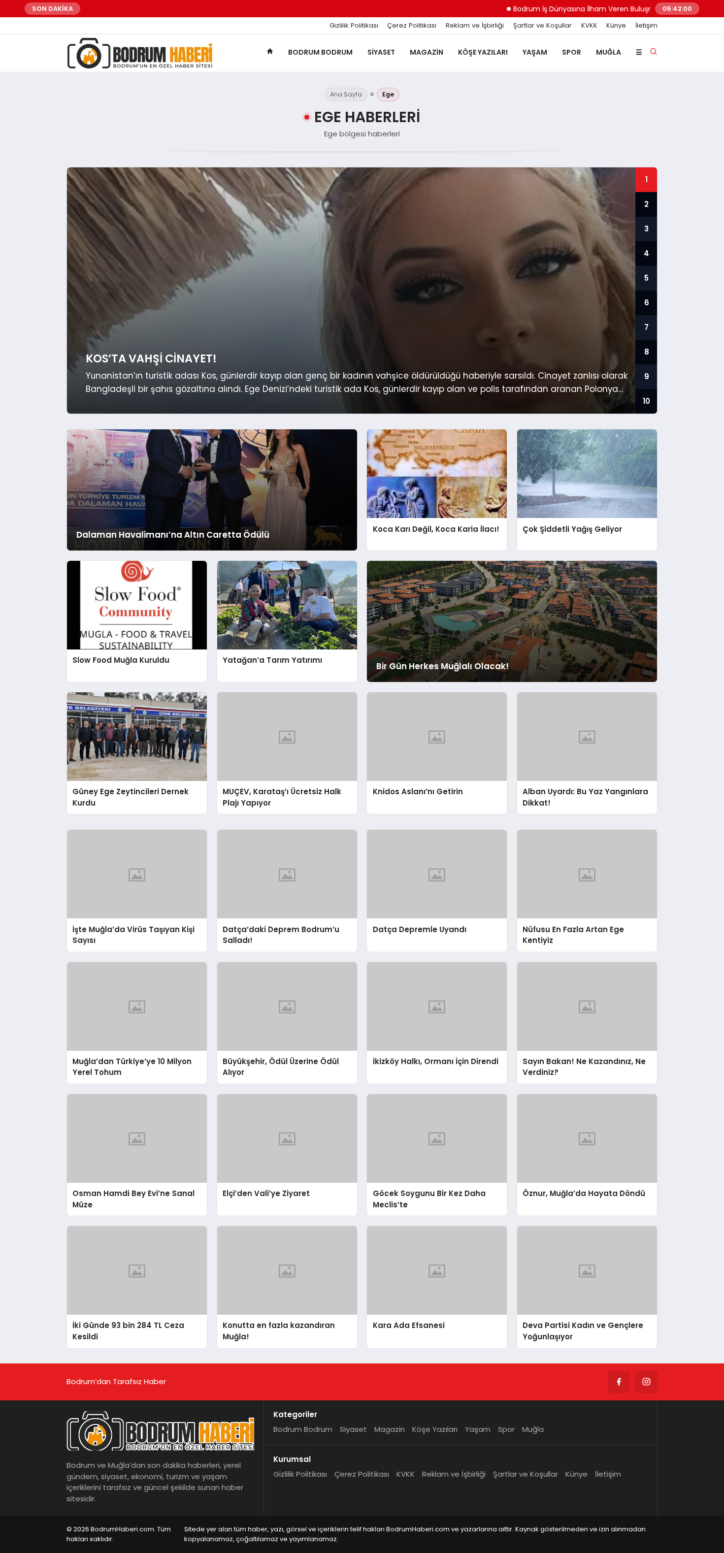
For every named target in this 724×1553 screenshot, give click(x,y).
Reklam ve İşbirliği (475, 25)
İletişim (646, 25)
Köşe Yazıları (483, 52)
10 (646, 401)
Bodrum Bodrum (320, 52)
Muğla (608, 52)
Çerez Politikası (411, 25)
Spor (571, 52)
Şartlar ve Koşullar (542, 25)
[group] (362, 290)
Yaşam (535, 52)
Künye (616, 25)
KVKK (589, 25)
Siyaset (381, 52)
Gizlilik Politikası (353, 25)
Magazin (426, 52)
